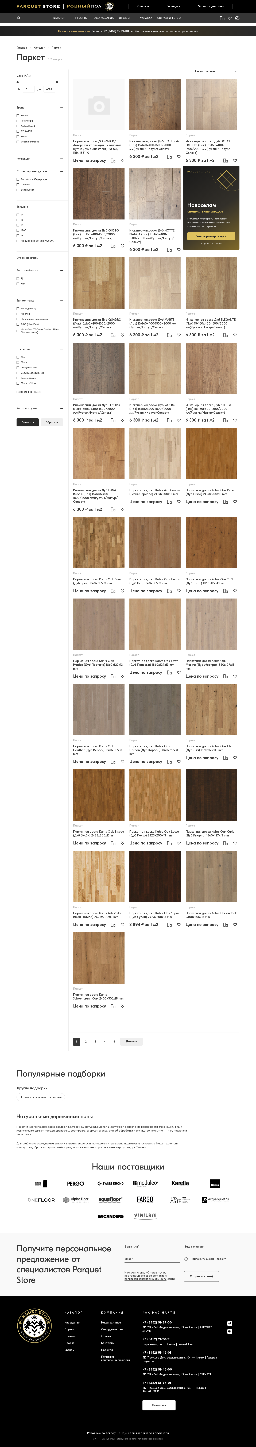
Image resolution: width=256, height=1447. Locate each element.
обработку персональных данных (161, 762)
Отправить (171, 749)
